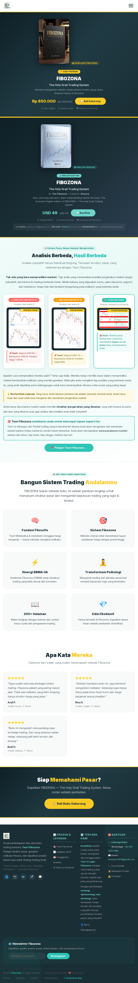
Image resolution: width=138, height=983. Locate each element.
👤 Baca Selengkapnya (88, 927)
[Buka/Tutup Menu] (131, 6)
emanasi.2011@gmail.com (121, 859)
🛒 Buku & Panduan (63, 867)
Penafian (20, 978)
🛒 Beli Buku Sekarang (69, 803)
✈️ (31, 876)
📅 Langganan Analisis (60, 860)
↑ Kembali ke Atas (72, 978)
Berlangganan (58, 956)
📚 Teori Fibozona (62, 846)
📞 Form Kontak (116, 865)
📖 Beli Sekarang (90, 101)
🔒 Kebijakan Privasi (118, 871)
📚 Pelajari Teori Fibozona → (69, 447)
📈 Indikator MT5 (62, 852)
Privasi (6, 978)
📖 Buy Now (83, 212)
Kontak (34, 978)
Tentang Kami (50, 978)
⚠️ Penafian (114, 876)
